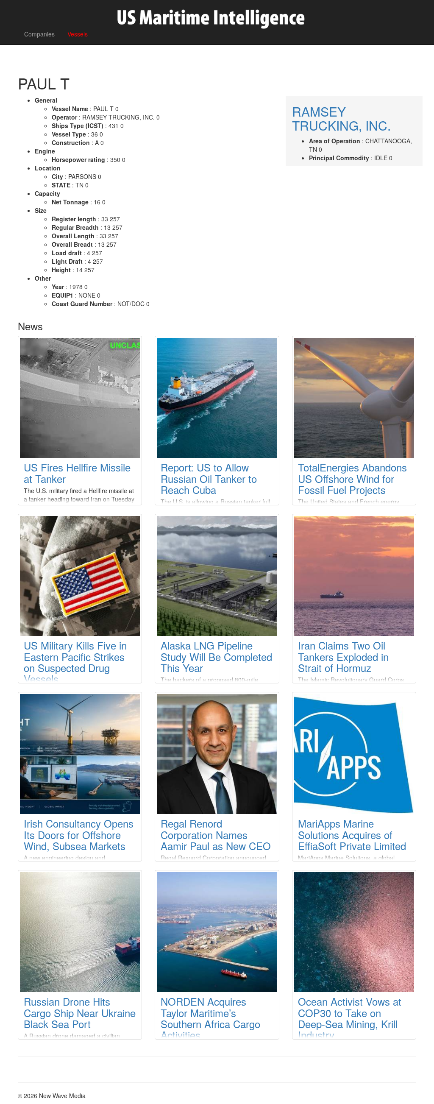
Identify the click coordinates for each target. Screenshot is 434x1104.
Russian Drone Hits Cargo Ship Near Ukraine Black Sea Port (80, 1012)
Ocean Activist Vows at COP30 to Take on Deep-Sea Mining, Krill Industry (349, 1018)
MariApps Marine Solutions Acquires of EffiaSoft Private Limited (352, 834)
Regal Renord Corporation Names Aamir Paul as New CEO (216, 834)
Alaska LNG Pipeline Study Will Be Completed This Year (216, 656)
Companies (39, 34)
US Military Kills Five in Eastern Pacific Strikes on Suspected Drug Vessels (75, 662)
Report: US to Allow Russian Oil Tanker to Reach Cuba (209, 478)
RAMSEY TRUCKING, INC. (341, 118)
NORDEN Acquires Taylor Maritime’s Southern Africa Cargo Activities (210, 1018)
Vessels (77, 34)
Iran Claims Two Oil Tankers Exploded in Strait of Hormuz (343, 656)
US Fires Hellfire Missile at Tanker (77, 472)
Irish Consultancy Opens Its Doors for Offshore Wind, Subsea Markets (79, 834)
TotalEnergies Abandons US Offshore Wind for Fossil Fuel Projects (352, 478)
